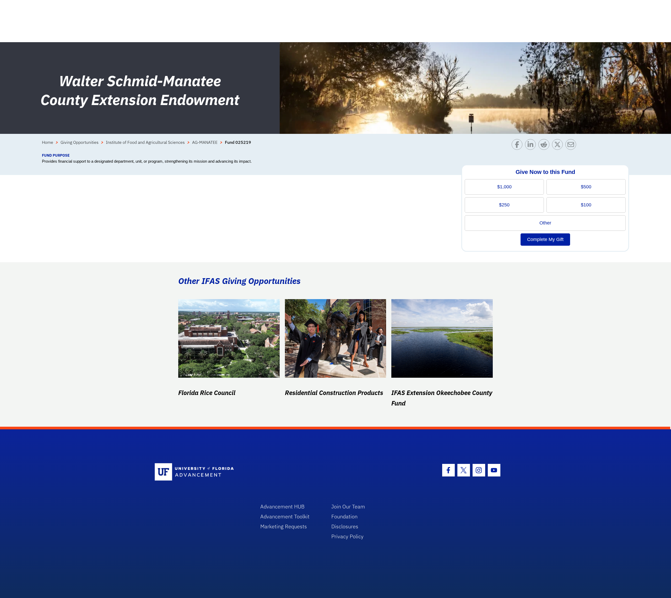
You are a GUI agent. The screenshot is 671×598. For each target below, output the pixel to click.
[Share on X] (558, 145)
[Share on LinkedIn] (531, 145)
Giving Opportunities (80, 142)
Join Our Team (348, 506)
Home (47, 142)
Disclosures (344, 526)
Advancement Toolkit (285, 516)
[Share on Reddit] (545, 145)
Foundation (344, 516)
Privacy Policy (347, 536)
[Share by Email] (572, 145)
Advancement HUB (282, 506)
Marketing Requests (283, 526)
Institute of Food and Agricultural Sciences (145, 142)
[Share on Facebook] (518, 145)
